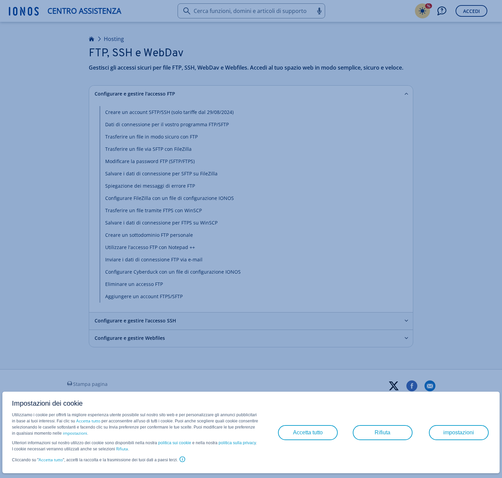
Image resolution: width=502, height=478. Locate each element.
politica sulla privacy (237, 442)
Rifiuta (122, 449)
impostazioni (75, 433)
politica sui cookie (174, 442)
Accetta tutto (88, 421)
